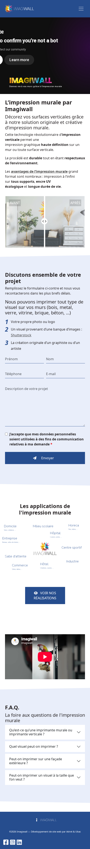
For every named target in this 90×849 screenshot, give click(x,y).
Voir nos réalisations (45, 595)
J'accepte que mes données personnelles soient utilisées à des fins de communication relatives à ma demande (46, 439)
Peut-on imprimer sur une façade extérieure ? (35, 761)
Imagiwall (22, 831)
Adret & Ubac (73, 831)
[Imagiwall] (19, 8)
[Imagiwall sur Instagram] (12, 842)
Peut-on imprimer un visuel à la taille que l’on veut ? (41, 777)
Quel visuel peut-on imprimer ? (33, 746)
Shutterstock (21, 335)
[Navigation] (81, 9)
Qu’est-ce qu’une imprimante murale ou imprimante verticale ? (40, 732)
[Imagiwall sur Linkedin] (19, 842)
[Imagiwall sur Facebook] (6, 842)
